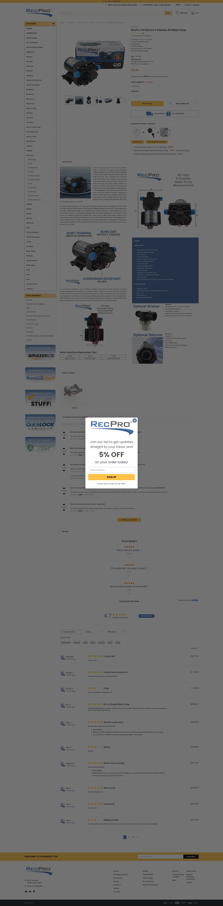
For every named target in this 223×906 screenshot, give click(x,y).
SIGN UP (111, 477)
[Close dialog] (135, 420)
